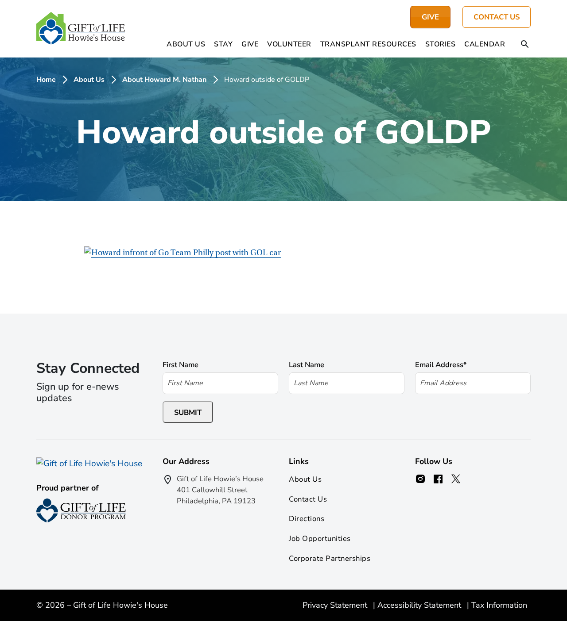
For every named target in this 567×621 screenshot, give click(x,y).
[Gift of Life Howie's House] (80, 28)
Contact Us (497, 17)
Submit (188, 412)
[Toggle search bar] (525, 44)
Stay (223, 44)
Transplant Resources (368, 44)
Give (249, 44)
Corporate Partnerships (329, 558)
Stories (440, 44)
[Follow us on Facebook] (438, 479)
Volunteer (289, 44)
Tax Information (499, 605)
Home (46, 79)
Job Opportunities (320, 538)
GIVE (430, 17)
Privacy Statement (336, 605)
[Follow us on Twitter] (455, 479)
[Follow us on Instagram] (420, 479)
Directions (306, 519)
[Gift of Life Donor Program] (81, 510)
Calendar (484, 44)
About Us (186, 44)
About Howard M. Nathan (164, 79)
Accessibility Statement (420, 605)
